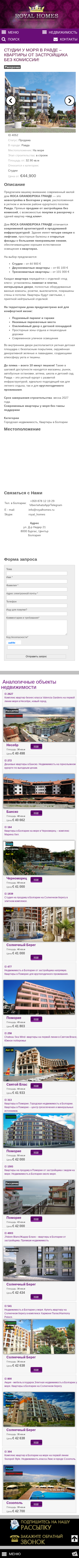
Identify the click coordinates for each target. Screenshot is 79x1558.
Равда (25, 145)
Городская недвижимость (21, 422)
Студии (13, 170)
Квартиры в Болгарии (53, 422)
